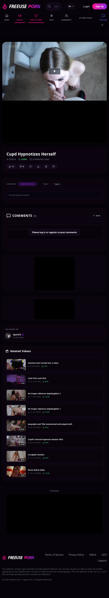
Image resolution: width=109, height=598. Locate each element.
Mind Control (28, 184)
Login (86, 6)
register (53, 232)
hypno (57, 184)
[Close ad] (102, 25)
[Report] (53, 166)
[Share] (46, 166)
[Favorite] (30, 166)
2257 (104, 554)
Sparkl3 (17, 334)
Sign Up (100, 6)
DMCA (92, 554)
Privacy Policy (76, 554)
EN (69, 6)
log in (42, 232)
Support (102, 560)
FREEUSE (24, 6)
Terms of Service (54, 554)
